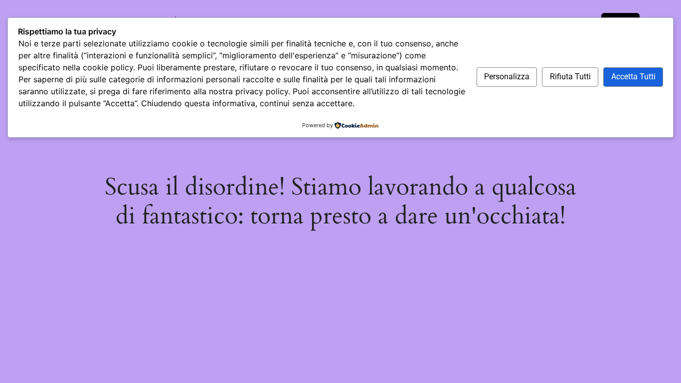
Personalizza (506, 76)
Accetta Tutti (633, 76)
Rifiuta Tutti (570, 76)
